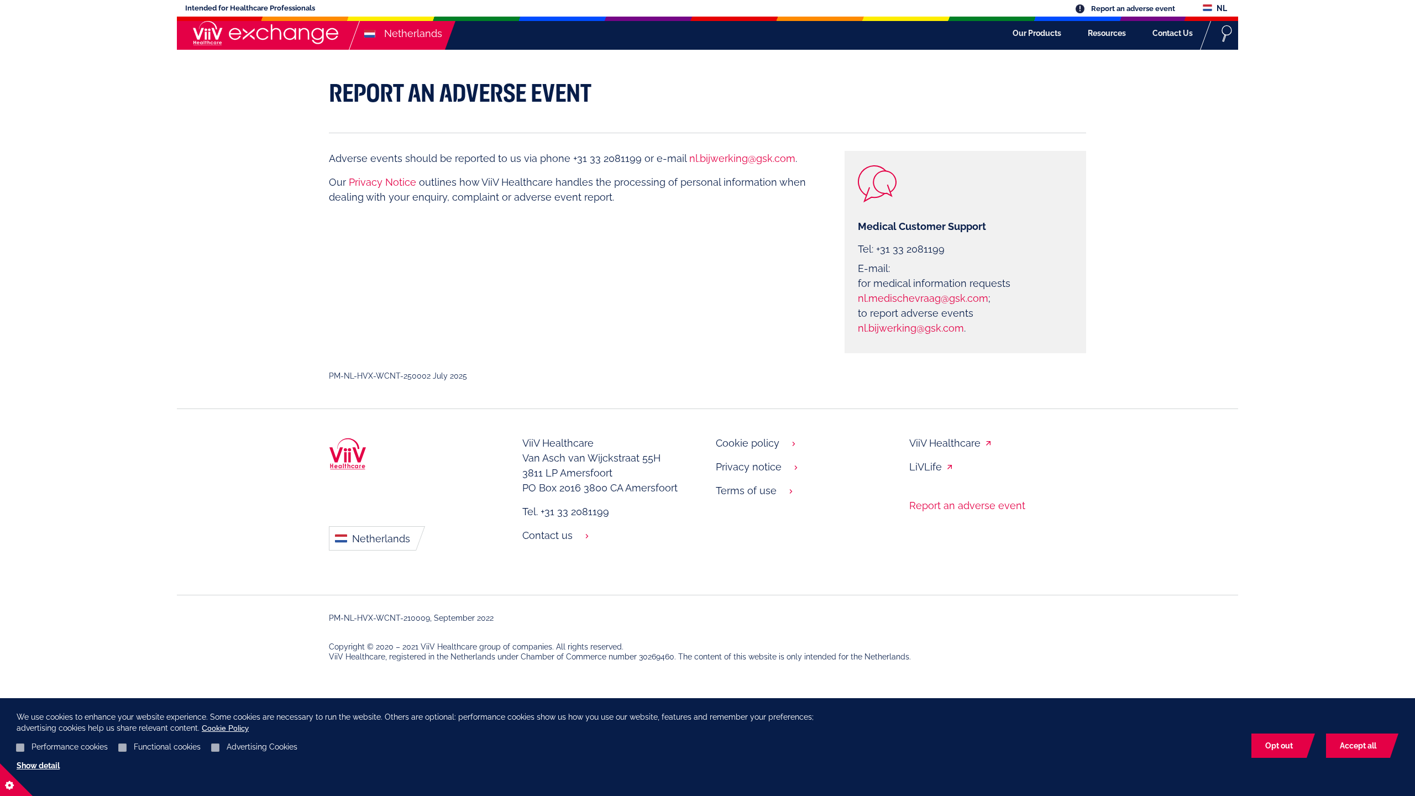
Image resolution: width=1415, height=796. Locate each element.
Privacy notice (749, 467)
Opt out (1279, 745)
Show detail (38, 765)
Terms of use (746, 490)
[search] (1227, 33)
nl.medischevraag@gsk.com (923, 298)
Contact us (547, 535)
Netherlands (379, 538)
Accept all (1358, 745)
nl (1221, 8)
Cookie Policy (225, 728)
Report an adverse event (1132, 8)
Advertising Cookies (262, 746)
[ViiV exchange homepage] (263, 33)
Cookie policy (747, 443)
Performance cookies (70, 746)
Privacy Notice (382, 182)
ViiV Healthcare (945, 443)
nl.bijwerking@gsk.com (742, 158)
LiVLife (925, 467)
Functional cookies (167, 746)
